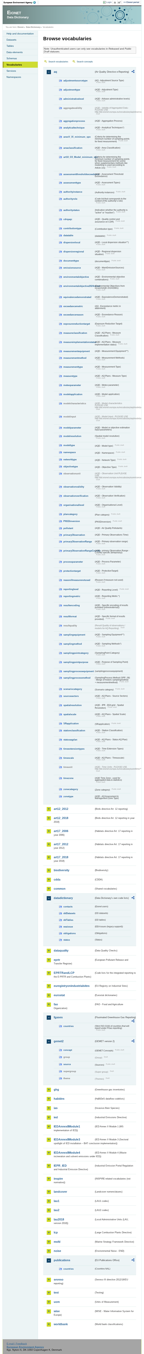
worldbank (61, 1324)
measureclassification (75, 333)
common (60, 888)
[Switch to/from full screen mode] (120, 2)
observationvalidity (73, 486)
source (67, 1064)
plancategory (70, 514)
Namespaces (13, 77)
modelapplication (72, 394)
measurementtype (73, 367)
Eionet (21, 27)
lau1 (56, 1201)
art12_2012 (61, 808)
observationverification (75, 496)
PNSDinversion (71, 521)
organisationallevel (73, 505)
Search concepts (85, 62)
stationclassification (74, 730)
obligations (69, 933)
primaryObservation (74, 535)
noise (57, 1250)
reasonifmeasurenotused (76, 580)
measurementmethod (74, 358)
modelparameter (72, 427)
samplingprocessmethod (76, 677)
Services (11, 70)
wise (57, 1311)
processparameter (73, 561)
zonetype (68, 796)
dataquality (61, 950)
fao (56, 1004)
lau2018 (59, 1219)
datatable (68, 235)
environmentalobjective (76, 277)
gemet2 (59, 1041)
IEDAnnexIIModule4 (67, 1152)
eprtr (57, 959)
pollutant (68, 528)
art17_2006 (61, 831)
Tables (10, 45)
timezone (68, 778)
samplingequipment (74, 634)
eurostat (59, 995)
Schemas (11, 58)
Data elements (14, 52)
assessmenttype (72, 182)
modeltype (69, 445)
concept (67, 1050)
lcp (56, 1232)
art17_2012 (61, 844)
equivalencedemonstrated (77, 297)
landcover (60, 1191)
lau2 (56, 1210)
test (56, 1292)
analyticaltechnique (73, 127)
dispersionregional (73, 251)
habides (59, 1098)
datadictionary (63, 898)
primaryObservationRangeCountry (78, 550)
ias (56, 1108)
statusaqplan (70, 739)
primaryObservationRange (77, 541)
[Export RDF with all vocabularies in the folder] (133, 72)
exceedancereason (73, 314)
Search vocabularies (58, 62)
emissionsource (72, 267)
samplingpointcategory (76, 653)
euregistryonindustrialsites (72, 985)
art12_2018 (61, 818)
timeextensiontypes (73, 748)
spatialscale (69, 714)
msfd (57, 1241)
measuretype (70, 376)
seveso (58, 1279)
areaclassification (72, 148)
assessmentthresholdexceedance (78, 174)
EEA (21, 2)
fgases (58, 1017)
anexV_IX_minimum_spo (77, 137)
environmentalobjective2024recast (78, 286)
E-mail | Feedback (17, 1343)
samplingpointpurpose (75, 662)
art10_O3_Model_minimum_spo (78, 157)
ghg (56, 1089)
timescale (68, 758)
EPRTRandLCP (64, 972)
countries (68, 1026)
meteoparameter (72, 385)
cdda (57, 879)
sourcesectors (71, 696)
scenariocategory (72, 689)
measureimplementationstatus (78, 342)
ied (56, 1117)
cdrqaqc (67, 219)
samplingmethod (72, 644)
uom (57, 1301)
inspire (58, 1178)
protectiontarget (72, 571)
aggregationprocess (74, 121)
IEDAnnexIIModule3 (67, 1139)
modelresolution (72, 436)
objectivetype (70, 466)
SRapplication (71, 723)
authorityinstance (72, 192)
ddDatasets (69, 913)
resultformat (70, 616)
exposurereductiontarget (76, 324)
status (66, 940)
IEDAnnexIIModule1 (67, 1126)
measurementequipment (76, 351)
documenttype (71, 260)
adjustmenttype (71, 89)
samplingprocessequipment (78, 671)
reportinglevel (70, 589)
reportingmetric (71, 596)
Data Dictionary (33, 27)
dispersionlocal (71, 242)
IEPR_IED (60, 1165)
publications (62, 1260)
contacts (68, 906)
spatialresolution (72, 705)
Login (109, 2)
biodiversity (61, 870)
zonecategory (70, 789)
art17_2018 (61, 857)
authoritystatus (71, 210)
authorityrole (70, 199)
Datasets (11, 39)
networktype (70, 459)
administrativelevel (73, 99)
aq (55, 71)
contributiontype (72, 228)
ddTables (68, 920)
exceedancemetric (73, 306)
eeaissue (68, 926)
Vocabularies (14, 64)
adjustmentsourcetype (75, 80)
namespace (69, 452)
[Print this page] (115, 2)
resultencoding (71, 605)
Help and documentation (20, 33)
